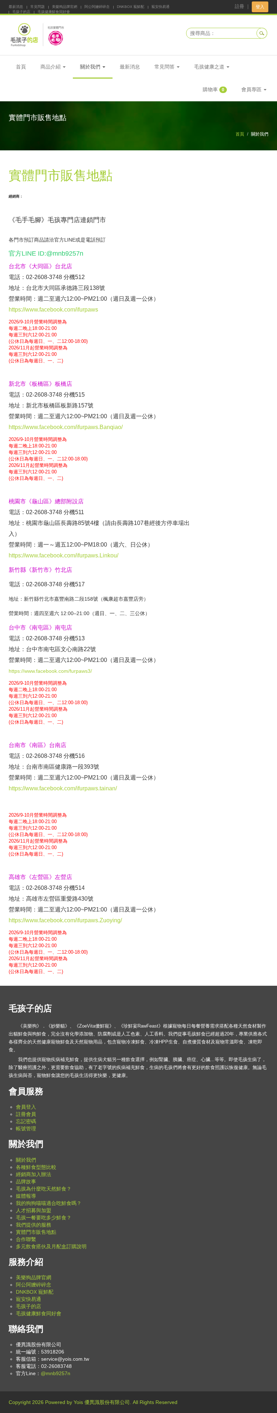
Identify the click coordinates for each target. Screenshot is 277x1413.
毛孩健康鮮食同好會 (54, 12)
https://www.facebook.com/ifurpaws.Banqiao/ (66, 427)
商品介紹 (51, 67)
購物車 (213, 89)
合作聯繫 (26, 1239)
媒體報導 (26, 1196)
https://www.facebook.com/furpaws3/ (50, 671)
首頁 (21, 67)
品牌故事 (26, 1181)
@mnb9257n (55, 1373)
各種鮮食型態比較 (36, 1167)
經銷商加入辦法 (33, 1174)
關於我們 (26, 1160)
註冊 (239, 6)
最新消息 (16, 7)
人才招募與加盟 (33, 1210)
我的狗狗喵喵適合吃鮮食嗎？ (49, 1203)
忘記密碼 (26, 1121)
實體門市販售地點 (36, 1232)
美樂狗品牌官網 (64, 7)
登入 (260, 6)
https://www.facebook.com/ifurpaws (53, 309)
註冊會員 (26, 1114)
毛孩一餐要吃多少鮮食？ (43, 1217)
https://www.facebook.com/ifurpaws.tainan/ (63, 788)
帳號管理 (26, 1128)
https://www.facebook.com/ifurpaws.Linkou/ (63, 555)
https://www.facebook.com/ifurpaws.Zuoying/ (65, 920)
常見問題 (37, 7)
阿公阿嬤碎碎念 (97, 7)
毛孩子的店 (21, 12)
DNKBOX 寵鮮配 (130, 7)
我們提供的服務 (33, 1225)
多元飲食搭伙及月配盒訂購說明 (51, 1246)
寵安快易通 (160, 7)
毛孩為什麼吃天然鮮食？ (43, 1189)
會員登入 (26, 1107)
